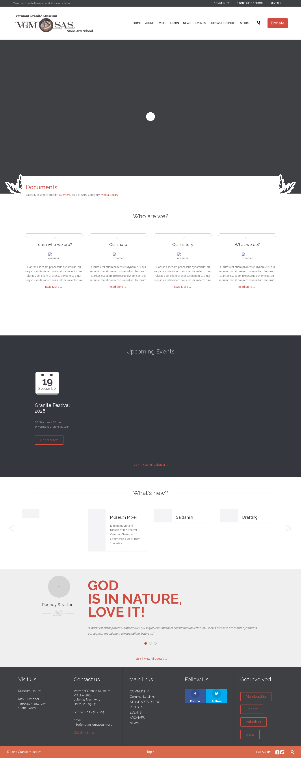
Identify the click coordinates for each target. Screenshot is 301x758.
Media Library (109, 194)
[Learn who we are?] (54, 236)
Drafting (250, 517)
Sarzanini (184, 517)
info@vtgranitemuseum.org (93, 724)
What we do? (247, 244)
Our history (182, 244)
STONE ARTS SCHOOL (146, 702)
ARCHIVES (137, 718)
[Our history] (183, 236)
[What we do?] (247, 236)
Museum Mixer (123, 517)
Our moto (118, 244)
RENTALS (136, 707)
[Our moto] (118, 236)
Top (149, 752)
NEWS (134, 723)
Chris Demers (61, 194)
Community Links (142, 696)
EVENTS (135, 712)
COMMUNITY (139, 691)
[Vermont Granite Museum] (54, 23)
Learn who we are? (54, 244)
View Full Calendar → (155, 464)
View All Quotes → (155, 658)
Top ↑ (135, 464)
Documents (41, 187)
